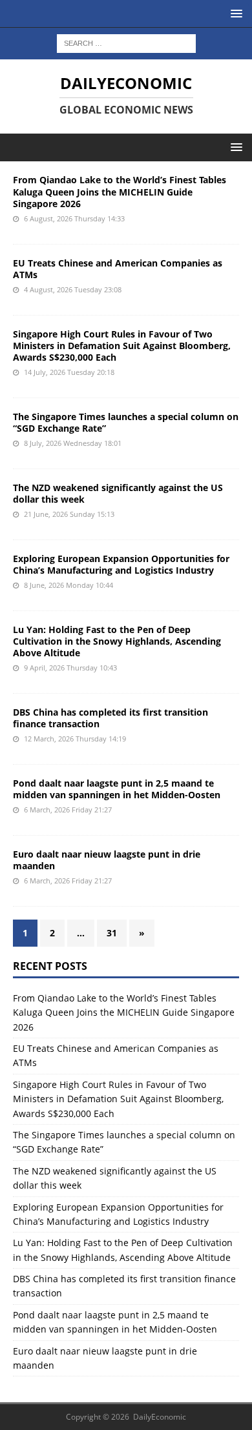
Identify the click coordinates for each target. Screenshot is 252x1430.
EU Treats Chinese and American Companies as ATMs (117, 269)
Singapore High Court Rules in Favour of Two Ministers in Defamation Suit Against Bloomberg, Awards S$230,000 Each (122, 345)
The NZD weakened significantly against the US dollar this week (118, 493)
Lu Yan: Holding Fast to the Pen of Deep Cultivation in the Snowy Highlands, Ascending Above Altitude (117, 641)
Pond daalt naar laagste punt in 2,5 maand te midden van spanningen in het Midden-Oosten (116, 789)
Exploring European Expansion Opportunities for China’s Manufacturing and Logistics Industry (121, 564)
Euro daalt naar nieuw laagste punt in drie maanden (106, 860)
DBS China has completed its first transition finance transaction (110, 718)
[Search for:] (126, 42)
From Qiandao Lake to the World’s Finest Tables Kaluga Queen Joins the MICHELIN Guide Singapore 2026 (119, 191)
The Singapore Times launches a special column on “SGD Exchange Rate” (125, 422)
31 (112, 933)
